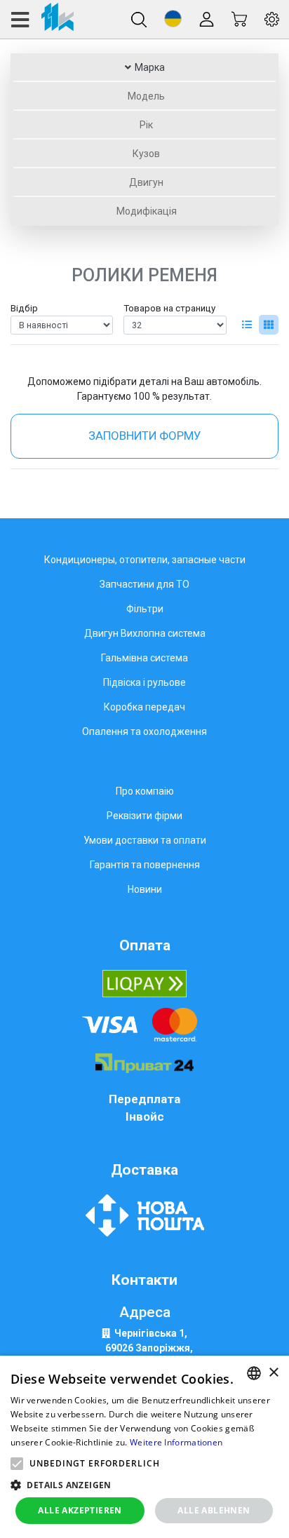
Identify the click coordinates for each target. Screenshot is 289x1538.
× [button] (273, 1373)
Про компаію (145, 791)
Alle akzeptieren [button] (79, 1510)
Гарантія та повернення (145, 864)
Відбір (24, 308)
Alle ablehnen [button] (213, 1510)
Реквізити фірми (144, 815)
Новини (145, 889)
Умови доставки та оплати (144, 840)
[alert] (144, 1447)
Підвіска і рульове (144, 682)
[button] (173, 18)
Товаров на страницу (169, 308)
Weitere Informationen (176, 1442)
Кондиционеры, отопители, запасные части (145, 559)
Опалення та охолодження (144, 731)
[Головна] (42, 19)
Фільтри (144, 608)
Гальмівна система (144, 657)
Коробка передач (144, 707)
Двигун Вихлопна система (145, 633)
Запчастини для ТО (144, 584)
